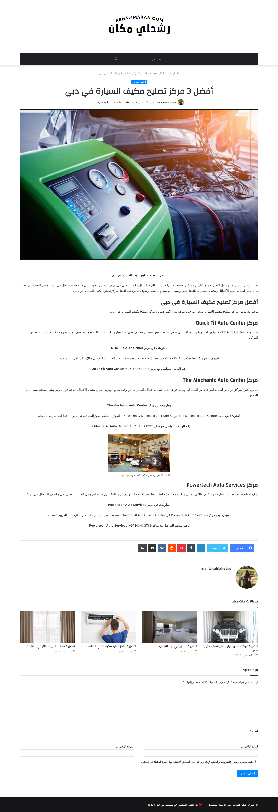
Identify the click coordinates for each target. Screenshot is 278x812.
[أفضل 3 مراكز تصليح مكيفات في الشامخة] (108, 626)
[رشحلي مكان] (139, 24)
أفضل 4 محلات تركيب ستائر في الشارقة (51, 646)
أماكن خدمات (156, 73)
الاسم (254, 731)
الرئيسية (171, 73)
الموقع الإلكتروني (124, 746)
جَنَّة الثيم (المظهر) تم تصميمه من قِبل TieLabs (171, 804)
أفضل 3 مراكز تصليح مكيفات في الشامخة (111, 646)
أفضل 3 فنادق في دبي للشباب (178, 646)
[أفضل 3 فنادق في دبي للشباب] (169, 626)
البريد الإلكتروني (248, 746)
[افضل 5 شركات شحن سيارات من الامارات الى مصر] (230, 626)
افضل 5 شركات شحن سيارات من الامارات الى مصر (231, 648)
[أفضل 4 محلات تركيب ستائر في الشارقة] (47, 626)
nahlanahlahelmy (167, 102)
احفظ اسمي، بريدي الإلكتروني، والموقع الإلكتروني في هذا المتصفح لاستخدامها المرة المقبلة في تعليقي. (198, 761)
